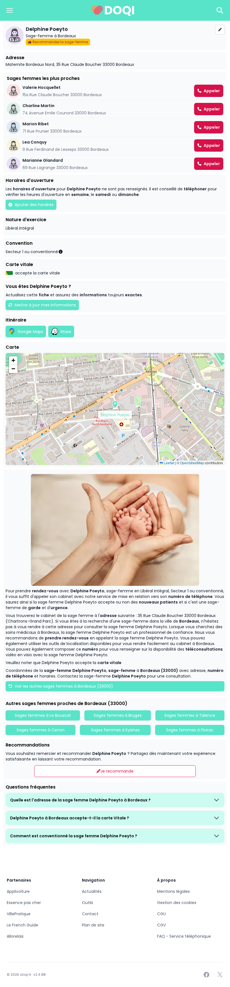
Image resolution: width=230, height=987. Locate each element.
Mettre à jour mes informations (45, 305)
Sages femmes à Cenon (41, 730)
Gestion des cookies (176, 902)
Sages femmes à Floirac (189, 730)
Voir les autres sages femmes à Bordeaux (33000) (63, 686)
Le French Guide (22, 925)
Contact (90, 914)
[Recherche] (220, 10)
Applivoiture (18, 891)
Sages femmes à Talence (189, 715)
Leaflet (168, 462)
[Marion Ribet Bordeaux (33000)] (115, 127)
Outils (87, 902)
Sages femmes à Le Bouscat (43, 715)
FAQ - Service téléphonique (184, 936)
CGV (161, 925)
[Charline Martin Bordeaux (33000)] (115, 109)
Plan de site (93, 925)
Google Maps (30, 331)
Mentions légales (173, 891)
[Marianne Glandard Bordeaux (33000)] (115, 164)
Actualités (92, 891)
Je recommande (117, 771)
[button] (115, 404)
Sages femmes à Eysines (115, 730)
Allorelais (15, 936)
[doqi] (113, 10)
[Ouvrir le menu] (9, 10)
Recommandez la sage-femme (60, 42)
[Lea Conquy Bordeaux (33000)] (115, 145)
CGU (161, 914)
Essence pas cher (24, 902)
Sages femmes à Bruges (118, 715)
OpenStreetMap (192, 462)
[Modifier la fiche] (219, 29)
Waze (65, 331)
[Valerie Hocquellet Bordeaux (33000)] (115, 91)
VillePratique (19, 914)
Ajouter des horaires (34, 204)
